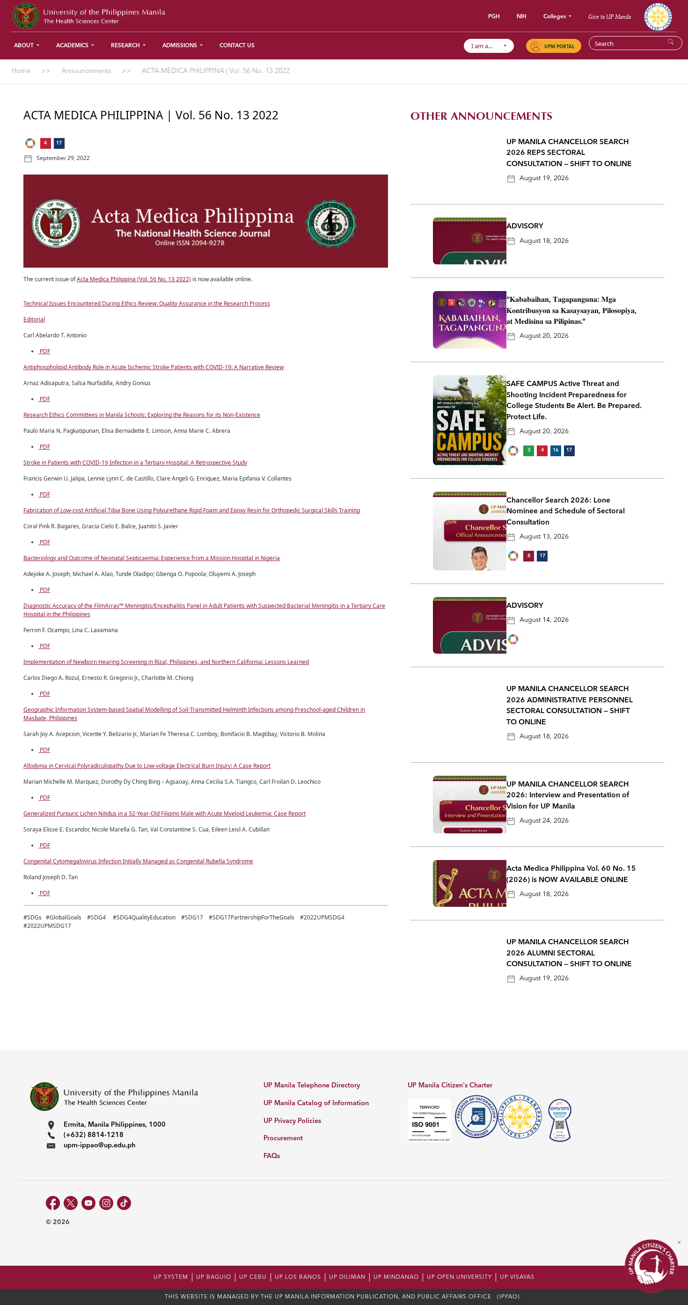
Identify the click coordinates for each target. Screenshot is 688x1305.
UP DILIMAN (347, 1277)
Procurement (283, 1138)
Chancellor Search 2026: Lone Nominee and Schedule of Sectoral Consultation (565, 511)
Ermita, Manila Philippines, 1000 (115, 1125)
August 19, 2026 (544, 178)
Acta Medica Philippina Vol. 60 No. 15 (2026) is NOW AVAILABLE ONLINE (571, 874)
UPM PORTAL (559, 46)
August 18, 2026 (544, 241)
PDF (44, 351)
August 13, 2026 (544, 536)
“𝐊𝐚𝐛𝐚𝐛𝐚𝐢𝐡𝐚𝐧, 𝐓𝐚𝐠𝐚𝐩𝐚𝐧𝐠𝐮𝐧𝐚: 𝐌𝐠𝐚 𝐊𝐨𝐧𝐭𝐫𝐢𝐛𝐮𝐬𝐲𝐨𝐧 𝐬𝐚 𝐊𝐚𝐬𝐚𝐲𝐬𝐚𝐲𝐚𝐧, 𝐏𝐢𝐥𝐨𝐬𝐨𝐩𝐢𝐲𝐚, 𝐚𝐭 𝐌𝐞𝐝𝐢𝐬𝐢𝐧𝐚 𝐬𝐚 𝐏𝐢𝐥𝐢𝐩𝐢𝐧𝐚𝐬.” (571, 311)
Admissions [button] (180, 46)
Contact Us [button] (237, 46)
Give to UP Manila (609, 17)
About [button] (24, 46)
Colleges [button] (555, 17)
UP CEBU (253, 1277)
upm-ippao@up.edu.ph (99, 1145)
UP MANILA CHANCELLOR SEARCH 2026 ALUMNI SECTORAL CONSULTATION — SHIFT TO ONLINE (569, 953)
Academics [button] (73, 46)
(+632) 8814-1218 (94, 1135)
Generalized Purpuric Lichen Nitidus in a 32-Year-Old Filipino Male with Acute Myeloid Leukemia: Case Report (164, 813)
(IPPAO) (508, 1297)
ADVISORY (524, 226)
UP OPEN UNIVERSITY (459, 1277)
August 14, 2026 (544, 620)
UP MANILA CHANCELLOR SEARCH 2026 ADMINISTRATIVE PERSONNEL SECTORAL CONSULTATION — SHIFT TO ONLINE (569, 705)
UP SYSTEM (171, 1277)
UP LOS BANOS (298, 1277)
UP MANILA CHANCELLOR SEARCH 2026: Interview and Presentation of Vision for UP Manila (567, 795)
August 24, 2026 (544, 820)
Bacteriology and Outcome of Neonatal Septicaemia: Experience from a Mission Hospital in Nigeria (151, 558)
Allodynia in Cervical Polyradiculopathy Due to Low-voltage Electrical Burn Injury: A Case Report (147, 766)
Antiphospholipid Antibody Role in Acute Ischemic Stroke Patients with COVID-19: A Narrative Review (153, 367)
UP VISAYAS (517, 1277)
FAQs (271, 1156)
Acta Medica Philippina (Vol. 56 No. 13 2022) (134, 279)
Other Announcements (481, 116)
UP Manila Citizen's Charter (450, 1085)
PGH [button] (494, 17)
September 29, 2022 (63, 158)
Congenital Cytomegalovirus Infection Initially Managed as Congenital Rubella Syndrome (138, 861)
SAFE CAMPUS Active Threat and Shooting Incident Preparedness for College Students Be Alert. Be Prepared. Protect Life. (574, 400)
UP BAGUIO (213, 1277)
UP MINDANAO (396, 1277)
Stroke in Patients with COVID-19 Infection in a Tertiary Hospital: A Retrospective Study (135, 463)
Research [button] (126, 46)
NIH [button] (522, 17)
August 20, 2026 (544, 336)
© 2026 (58, 1222)
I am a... (486, 46)
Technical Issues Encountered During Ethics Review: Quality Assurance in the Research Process (146, 303)
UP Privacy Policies (292, 1121)
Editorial (34, 319)
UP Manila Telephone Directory (311, 1085)
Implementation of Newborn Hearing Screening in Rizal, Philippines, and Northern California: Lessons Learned (166, 662)
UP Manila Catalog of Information (316, 1103)
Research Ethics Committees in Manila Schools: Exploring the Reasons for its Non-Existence (141, 415)
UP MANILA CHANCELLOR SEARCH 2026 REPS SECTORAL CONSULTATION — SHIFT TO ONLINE (569, 153)
